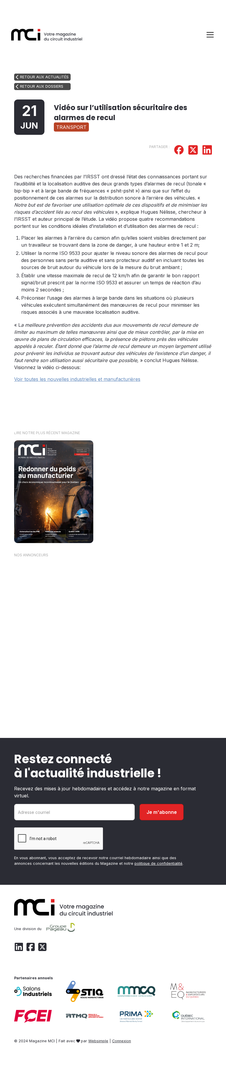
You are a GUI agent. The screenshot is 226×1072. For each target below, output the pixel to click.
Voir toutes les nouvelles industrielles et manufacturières (77, 379)
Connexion (121, 1041)
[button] (209, 35)
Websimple (98, 1041)
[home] (46, 35)
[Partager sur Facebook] (179, 150)
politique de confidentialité (158, 863)
